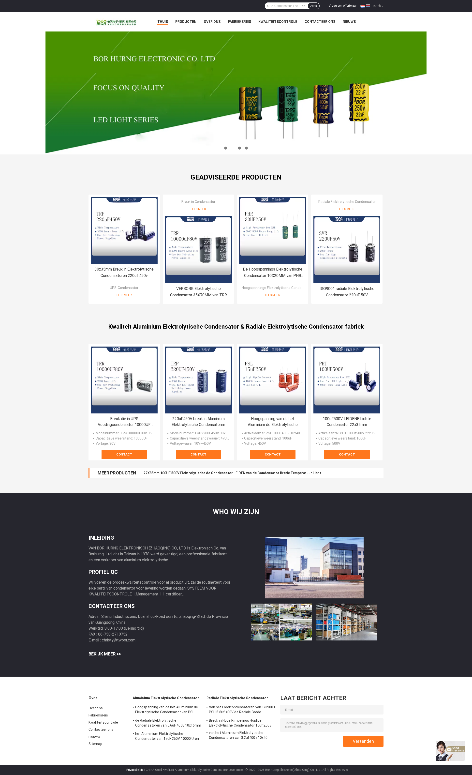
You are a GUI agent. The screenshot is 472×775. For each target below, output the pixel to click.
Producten (185, 22)
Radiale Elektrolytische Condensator (347, 202)
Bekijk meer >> (104, 653)
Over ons (212, 22)
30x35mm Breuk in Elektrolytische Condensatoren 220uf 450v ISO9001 (124, 273)
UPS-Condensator (124, 288)
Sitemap (95, 744)
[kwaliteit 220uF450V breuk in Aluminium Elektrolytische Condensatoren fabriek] (198, 380)
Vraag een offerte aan (343, 5)
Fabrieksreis (239, 22)
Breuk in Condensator (198, 202)
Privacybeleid (135, 770)
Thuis (162, 22)
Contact (124, 454)
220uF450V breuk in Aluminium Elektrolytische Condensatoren (198, 421)
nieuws (349, 22)
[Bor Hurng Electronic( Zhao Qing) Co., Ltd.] (115, 21)
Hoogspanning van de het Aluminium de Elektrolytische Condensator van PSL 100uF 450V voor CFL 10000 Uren (273, 422)
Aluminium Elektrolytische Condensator (166, 698)
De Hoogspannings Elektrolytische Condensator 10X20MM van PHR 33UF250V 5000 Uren (272, 273)
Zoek (313, 6)
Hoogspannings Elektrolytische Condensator (277, 288)
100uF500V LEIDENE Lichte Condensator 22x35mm (347, 421)
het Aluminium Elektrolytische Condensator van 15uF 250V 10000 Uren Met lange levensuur (167, 737)
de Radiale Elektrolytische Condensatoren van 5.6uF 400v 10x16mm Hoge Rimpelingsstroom (168, 723)
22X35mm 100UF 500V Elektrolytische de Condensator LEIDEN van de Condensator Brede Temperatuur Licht (232, 473)
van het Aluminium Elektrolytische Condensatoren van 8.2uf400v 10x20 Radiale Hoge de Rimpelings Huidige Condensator (238, 736)
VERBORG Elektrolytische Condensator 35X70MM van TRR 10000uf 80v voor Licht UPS (198, 292)
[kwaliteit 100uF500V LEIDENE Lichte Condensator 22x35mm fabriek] (346, 380)
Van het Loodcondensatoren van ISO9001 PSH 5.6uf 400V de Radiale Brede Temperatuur (242, 710)
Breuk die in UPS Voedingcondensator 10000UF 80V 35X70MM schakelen (124, 422)
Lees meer (124, 295)
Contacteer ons (320, 22)
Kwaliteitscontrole (277, 22)
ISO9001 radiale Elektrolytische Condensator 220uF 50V (347, 291)
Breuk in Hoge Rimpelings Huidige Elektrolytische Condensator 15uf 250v (240, 722)
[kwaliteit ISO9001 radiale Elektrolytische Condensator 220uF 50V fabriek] (346, 249)
